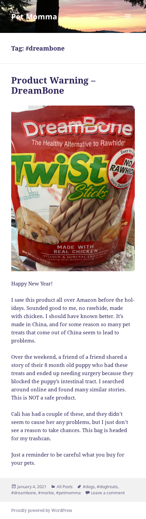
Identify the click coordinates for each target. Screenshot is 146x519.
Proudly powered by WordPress (41, 510)
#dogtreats (107, 486)
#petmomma (68, 493)
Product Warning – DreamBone (53, 85)
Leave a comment (108, 493)
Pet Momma (34, 16)
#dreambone (23, 493)
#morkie (46, 493)
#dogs (89, 486)
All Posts (65, 486)
